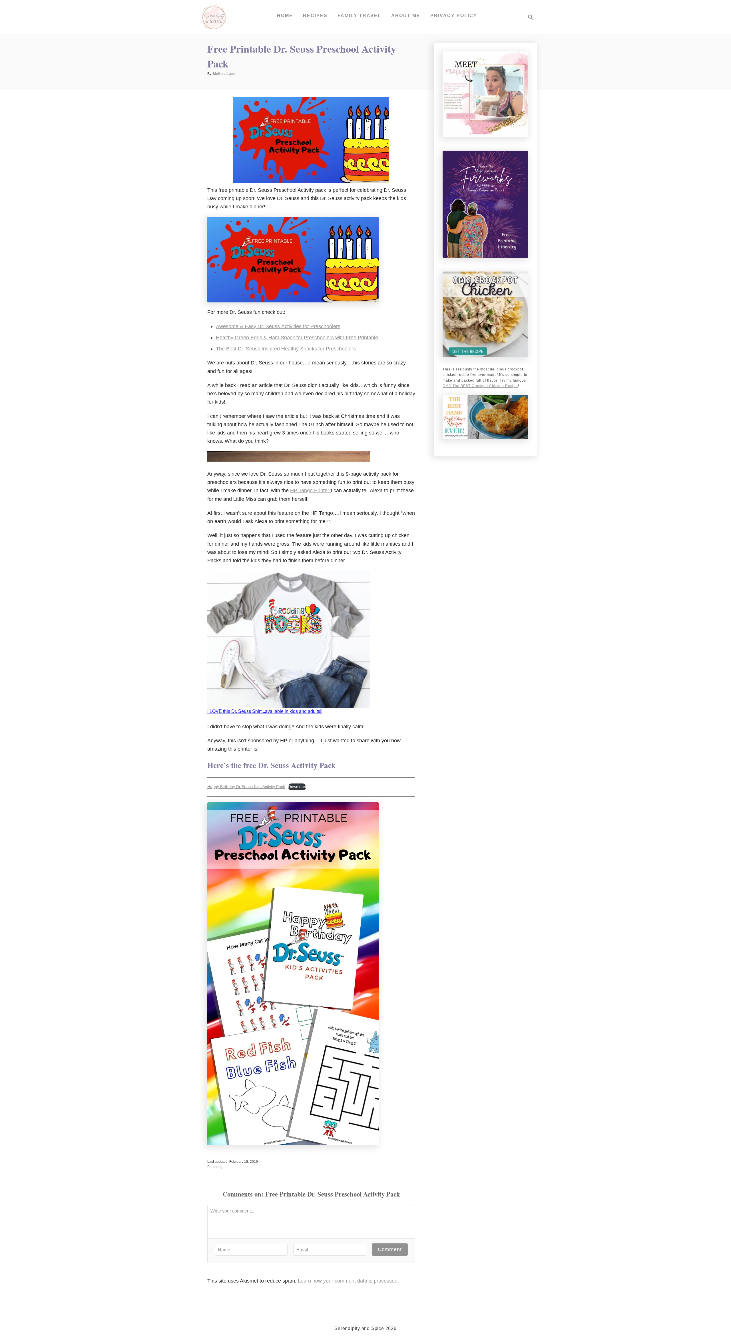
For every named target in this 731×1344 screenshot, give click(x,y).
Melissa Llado (224, 74)
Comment (390, 1249)
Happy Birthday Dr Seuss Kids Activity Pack (246, 786)
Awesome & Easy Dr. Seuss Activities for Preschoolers (278, 326)
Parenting (214, 1167)
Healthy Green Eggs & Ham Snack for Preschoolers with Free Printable (297, 337)
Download (297, 786)
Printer (321, 490)
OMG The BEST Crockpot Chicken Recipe (480, 386)
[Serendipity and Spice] (214, 17)
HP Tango (302, 490)
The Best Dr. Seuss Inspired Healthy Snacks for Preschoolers (286, 349)
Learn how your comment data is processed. (348, 1281)
